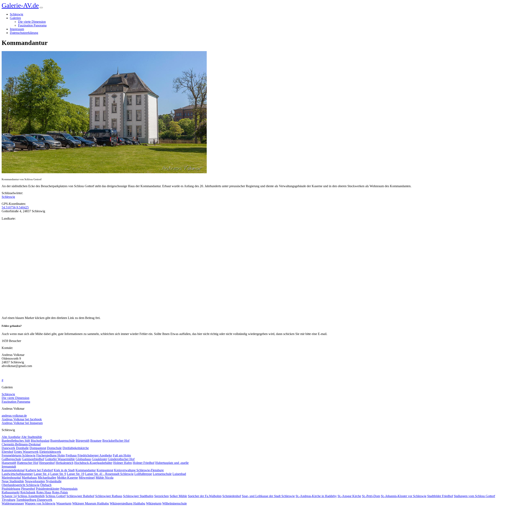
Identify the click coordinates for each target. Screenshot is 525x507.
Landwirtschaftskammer (17, 474)
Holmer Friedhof (143, 463)
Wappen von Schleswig (40, 503)
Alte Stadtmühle (31, 437)
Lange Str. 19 (75, 474)
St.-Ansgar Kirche (349, 496)
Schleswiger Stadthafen (138, 496)
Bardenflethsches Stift (16, 440)
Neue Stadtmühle (13, 481)
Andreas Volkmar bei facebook (22, 419)
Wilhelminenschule (174, 503)
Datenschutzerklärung (24, 32)
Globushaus (83, 459)
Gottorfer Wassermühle (60, 459)
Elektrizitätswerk (50, 451)
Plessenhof (28, 488)
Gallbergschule (11, 459)
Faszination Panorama (32, 25)
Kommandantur (85, 470)
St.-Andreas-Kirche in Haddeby (316, 496)
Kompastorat (105, 470)
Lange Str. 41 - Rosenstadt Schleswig (109, 474)
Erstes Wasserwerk (26, 451)
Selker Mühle (178, 496)
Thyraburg (8, 499)
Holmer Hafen (122, 463)
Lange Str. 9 (58, 474)
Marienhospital (11, 477)
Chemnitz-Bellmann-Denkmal (21, 444)
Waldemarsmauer (13, 503)
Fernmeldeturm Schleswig (18, 455)
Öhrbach (45, 485)
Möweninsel (87, 477)
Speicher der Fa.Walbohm (204, 496)
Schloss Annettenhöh (31, 496)
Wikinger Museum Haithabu (90, 503)
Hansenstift (9, 463)
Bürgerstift (82, 440)
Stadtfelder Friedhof (440, 496)
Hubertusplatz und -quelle (172, 463)
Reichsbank (27, 492)
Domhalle (22, 448)
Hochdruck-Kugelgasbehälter (93, 463)
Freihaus (71, 455)
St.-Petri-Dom (371, 496)
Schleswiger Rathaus (108, 496)
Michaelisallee (47, 477)
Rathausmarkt (10, 492)
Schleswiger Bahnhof (80, 496)
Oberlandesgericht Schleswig (20, 485)
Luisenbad (179, 474)
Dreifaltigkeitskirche (76, 448)
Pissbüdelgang (11, 488)
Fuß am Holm (122, 455)
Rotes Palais (60, 492)
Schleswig (16, 14)
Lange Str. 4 (41, 474)
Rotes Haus (43, 492)
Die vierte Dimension (32, 21)
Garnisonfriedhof (33, 459)
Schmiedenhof (231, 496)
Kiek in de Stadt (64, 470)
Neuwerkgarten (35, 481)
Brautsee (96, 440)
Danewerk (8, 448)
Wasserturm (63, 503)
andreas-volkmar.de (14, 415)
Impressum (17, 29)
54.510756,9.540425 (15, 207)
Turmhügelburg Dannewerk (34, 499)
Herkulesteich (64, 463)
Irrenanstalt (9, 466)
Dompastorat (38, 448)
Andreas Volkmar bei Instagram (22, 423)
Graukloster (99, 459)
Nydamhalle (54, 481)
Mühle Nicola (104, 477)
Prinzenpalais (69, 488)
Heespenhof (47, 463)
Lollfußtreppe (143, 474)
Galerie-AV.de (20, 5)
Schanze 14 (9, 496)
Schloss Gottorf (56, 496)
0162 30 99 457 (12, 373)
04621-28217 (10, 369)
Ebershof (7, 451)
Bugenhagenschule (62, 440)
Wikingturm (153, 503)
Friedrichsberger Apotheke (95, 455)
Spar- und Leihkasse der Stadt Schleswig (268, 496)
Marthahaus (29, 477)
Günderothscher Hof (121, 459)
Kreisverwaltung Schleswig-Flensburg (139, 470)
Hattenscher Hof (27, 463)
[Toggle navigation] (41, 7)
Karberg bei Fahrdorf (39, 470)
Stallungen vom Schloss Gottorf (474, 496)
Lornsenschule (162, 474)
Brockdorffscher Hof (115, 440)
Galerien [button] (15, 18)
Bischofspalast (40, 440)
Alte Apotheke (11, 437)
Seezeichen (161, 496)
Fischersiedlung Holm (50, 455)
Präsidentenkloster (47, 488)
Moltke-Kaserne (67, 477)
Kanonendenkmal (13, 470)
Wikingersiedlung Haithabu (127, 503)
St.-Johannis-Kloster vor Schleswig (403, 496)
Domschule (54, 448)
